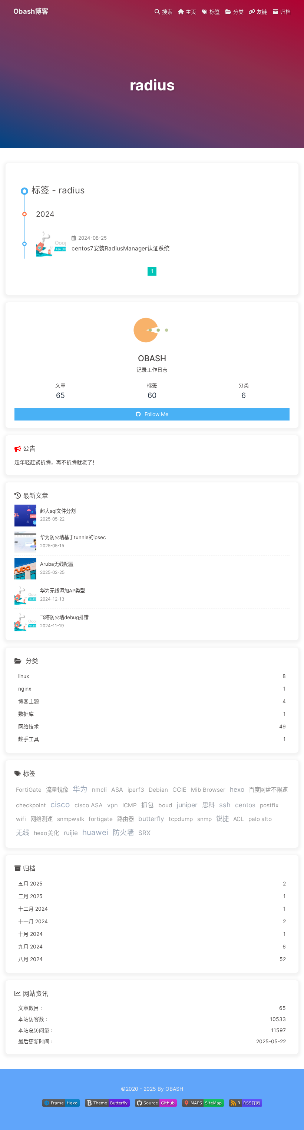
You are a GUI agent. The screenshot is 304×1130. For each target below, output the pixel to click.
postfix (269, 805)
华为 (80, 789)
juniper (187, 805)
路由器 (125, 818)
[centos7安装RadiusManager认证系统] (51, 244)
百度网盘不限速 (268, 789)
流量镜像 (57, 789)
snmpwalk (70, 818)
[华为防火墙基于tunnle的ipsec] (25, 542)
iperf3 (136, 789)
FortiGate (29, 789)
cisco (60, 804)
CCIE (179, 789)
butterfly (151, 818)
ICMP (129, 805)
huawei (95, 832)
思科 (208, 805)
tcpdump (181, 818)
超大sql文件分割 (58, 511)
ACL (238, 818)
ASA (117, 789)
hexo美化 (46, 833)
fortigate (101, 818)
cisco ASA (89, 805)
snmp (204, 818)
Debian (158, 789)
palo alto (260, 818)
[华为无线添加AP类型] (25, 595)
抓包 (147, 805)
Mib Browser (208, 789)
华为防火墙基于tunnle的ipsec (73, 537)
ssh (225, 805)
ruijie (71, 833)
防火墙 (123, 832)
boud (165, 805)
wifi (21, 818)
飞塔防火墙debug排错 (64, 617)
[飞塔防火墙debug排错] (25, 622)
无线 (22, 832)
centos (245, 805)
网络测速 (41, 818)
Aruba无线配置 (56, 564)
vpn (112, 805)
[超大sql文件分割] (25, 515)
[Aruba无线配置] (25, 569)
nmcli (99, 789)
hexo (237, 789)
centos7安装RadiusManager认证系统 (120, 248)
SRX (144, 833)
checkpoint (31, 805)
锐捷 (222, 818)
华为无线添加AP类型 (62, 591)
